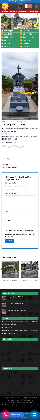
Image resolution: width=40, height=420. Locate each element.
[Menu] (36, 6)
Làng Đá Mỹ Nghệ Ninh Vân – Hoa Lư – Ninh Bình (20, 330)
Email (7, 221)
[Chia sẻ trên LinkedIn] (22, 146)
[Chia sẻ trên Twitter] (11, 146)
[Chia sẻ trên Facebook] (7, 146)
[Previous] (1, 273)
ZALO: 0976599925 (10, 139)
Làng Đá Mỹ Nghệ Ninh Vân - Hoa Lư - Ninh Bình (20, 137)
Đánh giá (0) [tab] (6, 159)
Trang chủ (5, 121)
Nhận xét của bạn (11, 193)
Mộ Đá (13, 121)
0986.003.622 (8, 134)
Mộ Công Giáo (22, 121)
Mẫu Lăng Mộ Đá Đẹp (15, 304)
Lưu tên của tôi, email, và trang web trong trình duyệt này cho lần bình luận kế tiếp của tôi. (19, 234)
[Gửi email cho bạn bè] (14, 146)
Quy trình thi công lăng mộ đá (18, 310)
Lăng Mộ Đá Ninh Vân (15, 297)
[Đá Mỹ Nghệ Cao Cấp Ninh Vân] (9, 6)
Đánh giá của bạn (11, 183)
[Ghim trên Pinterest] (18, 146)
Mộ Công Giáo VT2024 (10, 280)
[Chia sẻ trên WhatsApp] (3, 146)
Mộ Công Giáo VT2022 (30, 280)
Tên (7, 211)
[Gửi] (29, 6)
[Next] (39, 273)
